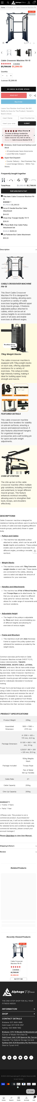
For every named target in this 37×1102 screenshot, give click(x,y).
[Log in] (29, 2)
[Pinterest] (15, 1058)
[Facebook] (4, 1058)
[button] (30, 43)
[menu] (2, 2)
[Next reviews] (34, 135)
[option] (18, 27)
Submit (27, 123)
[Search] (8, 2)
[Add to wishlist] (30, 95)
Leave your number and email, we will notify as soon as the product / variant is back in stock (17, 111)
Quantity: (4, 72)
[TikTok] (20, 1058)
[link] (18, 922)
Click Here (10, 836)
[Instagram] (9, 1058)
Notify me (18, 979)
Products (10, 7)
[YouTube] (26, 1058)
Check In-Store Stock (19, 89)
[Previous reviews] (2, 135)
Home (3, 7)
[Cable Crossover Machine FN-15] (18, 950)
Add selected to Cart (18, 191)
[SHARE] (34, 95)
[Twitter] (31, 1058)
